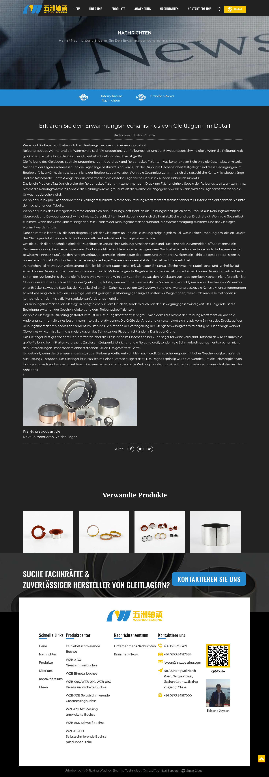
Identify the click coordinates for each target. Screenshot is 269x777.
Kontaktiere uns (199, 8)
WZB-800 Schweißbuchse (85, 723)
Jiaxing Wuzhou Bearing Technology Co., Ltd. (121, 770)
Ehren (43, 687)
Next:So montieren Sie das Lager (50, 437)
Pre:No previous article (41, 431)
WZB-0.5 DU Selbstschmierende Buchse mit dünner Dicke (86, 736)
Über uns (95, 8)
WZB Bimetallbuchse (81, 673)
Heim (77, 8)
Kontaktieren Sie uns (209, 579)
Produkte (118, 8)
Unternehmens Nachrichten (135, 646)
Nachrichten (169, 8)
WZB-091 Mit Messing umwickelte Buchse (123, 13)
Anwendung (142, 8)
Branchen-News (126, 654)
